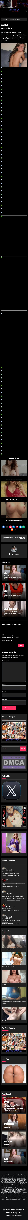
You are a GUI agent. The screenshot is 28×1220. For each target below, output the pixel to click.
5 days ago (18, 900)
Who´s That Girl (9, 1124)
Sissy (5, 594)
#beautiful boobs (6, 35)
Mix (7, 25)
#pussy (3, 41)
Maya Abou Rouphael (8, 949)
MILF (2, 25)
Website (4, 699)
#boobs (25, 35)
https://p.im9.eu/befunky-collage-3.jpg (10, 873)
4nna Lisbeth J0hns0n (8, 966)
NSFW (14, 609)
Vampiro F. (9, 870)
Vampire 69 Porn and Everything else (14, 1211)
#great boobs (15, 37)
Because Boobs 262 (10, 612)
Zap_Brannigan (10, 907)
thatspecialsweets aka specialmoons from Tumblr (14, 1002)
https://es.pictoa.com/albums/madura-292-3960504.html (11, 921)
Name (4, 684)
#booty (3, 37)
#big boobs (14, 35)
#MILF (2, 39)
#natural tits (13, 39)
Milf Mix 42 (7, 28)
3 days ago (17, 875)
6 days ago (17, 910)
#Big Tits (20, 35)
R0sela (4, 984)
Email (4, 692)
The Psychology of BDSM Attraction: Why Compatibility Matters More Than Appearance (13, 1107)
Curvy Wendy (8, 576)
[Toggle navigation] (2, 11)
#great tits (22, 37)
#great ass (8, 37)
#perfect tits (20, 39)
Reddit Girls (8, 1141)
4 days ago (17, 886)
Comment (5, 661)
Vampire (7, 32)
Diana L (4, 1021)
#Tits (6, 41)
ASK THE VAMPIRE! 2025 (7, 875)
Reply (21, 645)
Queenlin (7, 1127)
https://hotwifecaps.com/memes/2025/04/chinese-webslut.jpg (13, 884)
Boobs (6, 609)
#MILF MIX (7, 39)
